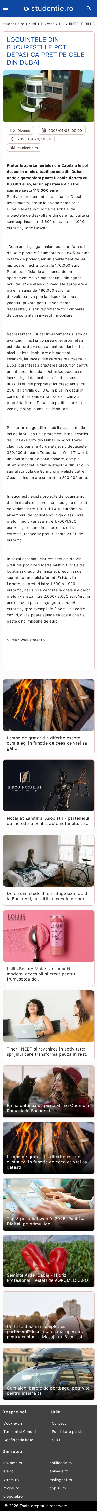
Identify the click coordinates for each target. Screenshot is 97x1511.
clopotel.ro (13, 1496)
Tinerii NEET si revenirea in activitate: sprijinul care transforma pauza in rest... (48, 1051)
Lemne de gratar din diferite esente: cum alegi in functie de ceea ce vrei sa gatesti (47, 1162)
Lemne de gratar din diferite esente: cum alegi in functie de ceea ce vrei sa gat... (47, 743)
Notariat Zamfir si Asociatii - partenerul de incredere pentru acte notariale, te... (48, 821)
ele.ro (8, 1471)
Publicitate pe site (68, 1431)
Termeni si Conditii (20, 1431)
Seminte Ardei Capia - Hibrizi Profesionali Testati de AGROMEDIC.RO (47, 1277)
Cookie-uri (12, 1423)
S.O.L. (57, 1440)
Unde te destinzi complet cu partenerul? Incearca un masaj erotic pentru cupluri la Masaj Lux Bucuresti (45, 1331)
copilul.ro (58, 1488)
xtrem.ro (11, 1479)
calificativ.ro (61, 1463)
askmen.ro (12, 1463)
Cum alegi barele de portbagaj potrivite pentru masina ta (48, 1390)
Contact (59, 1423)
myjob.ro (11, 1488)
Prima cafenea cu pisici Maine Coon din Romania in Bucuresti (48, 1108)
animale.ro (59, 1471)
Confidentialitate (18, 1440)
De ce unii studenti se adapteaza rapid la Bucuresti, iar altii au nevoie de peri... (48, 896)
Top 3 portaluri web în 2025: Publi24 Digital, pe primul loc (45, 1221)
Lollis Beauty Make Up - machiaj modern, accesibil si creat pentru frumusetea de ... (41, 974)
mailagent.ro (61, 1479)
